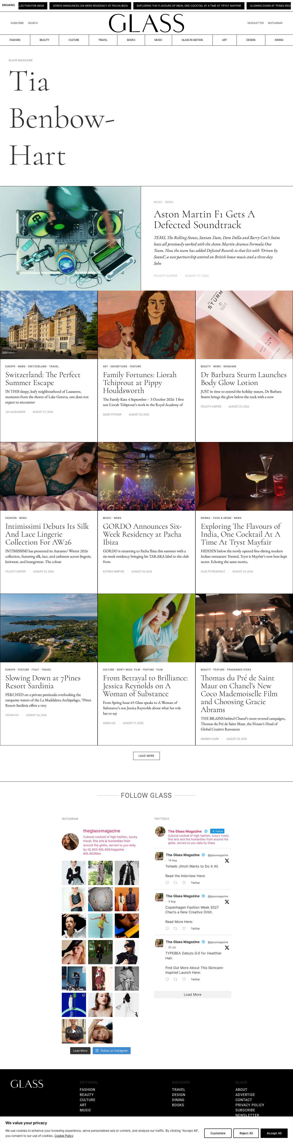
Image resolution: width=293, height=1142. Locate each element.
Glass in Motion (192, 40)
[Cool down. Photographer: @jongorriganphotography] (127, 926)
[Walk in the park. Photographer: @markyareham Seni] (100, 952)
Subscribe (17, 23)
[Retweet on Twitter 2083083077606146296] (176, 979)
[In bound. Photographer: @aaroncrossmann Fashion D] (100, 978)
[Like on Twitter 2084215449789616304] (185, 929)
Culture (74, 40)
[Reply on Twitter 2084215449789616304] (168, 929)
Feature (135, 366)
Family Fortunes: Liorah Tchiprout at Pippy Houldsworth (140, 382)
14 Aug (172, 860)
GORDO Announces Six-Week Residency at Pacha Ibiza (37, 5)
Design (250, 40)
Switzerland (37, 366)
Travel (102, 40)
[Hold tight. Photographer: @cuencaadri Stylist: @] (74, 899)
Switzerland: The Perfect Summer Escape (43, 378)
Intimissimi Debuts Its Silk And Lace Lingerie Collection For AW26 (47, 534)
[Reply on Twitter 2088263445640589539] (168, 883)
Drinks (205, 518)
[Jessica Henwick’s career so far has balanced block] (127, 1005)
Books (131, 40)
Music (158, 40)
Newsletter (256, 23)
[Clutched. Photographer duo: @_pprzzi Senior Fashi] (127, 952)
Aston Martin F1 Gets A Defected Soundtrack (204, 219)
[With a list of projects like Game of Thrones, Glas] (74, 873)
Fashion (15, 40)
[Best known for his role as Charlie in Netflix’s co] (127, 873)
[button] (146, 756)
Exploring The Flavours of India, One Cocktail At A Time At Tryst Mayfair (136, 5)
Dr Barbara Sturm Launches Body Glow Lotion (244, 378)
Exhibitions (119, 366)
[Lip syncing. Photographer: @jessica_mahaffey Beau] (100, 1005)
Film (160, 669)
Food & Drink (222, 518)
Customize (217, 1133)
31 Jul (172, 947)
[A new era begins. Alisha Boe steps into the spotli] (74, 1031)
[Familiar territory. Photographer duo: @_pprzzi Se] (100, 873)
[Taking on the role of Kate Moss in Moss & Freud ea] (100, 1031)
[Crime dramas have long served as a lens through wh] (100, 926)
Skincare (230, 366)
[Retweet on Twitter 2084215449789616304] (176, 929)
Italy (35, 669)
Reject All (246, 1133)
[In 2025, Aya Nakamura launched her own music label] (127, 978)
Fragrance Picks (239, 669)
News (22, 366)
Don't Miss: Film (128, 669)
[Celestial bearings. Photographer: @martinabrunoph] (100, 899)
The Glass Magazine (183, 855)
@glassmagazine (218, 855)
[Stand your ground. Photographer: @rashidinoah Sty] (127, 899)
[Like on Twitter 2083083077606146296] (185, 979)
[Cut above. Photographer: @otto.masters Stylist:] (74, 926)
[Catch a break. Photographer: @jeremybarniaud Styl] (74, 978)
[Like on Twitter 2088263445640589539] (185, 883)
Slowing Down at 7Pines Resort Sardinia (226, 5)
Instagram (275, 23)
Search (33, 23)
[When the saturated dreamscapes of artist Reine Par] (74, 1005)
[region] (146, 1129)
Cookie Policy (63, 1136)
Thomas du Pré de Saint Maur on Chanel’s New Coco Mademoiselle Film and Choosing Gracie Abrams (239, 693)
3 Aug (171, 901)
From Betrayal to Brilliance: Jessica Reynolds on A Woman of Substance (145, 686)
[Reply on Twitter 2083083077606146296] (168, 979)
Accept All (274, 1133)
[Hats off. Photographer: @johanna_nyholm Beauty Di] (74, 952)
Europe (10, 366)
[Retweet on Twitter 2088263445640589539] (176, 883)
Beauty (44, 40)
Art (224, 40)
